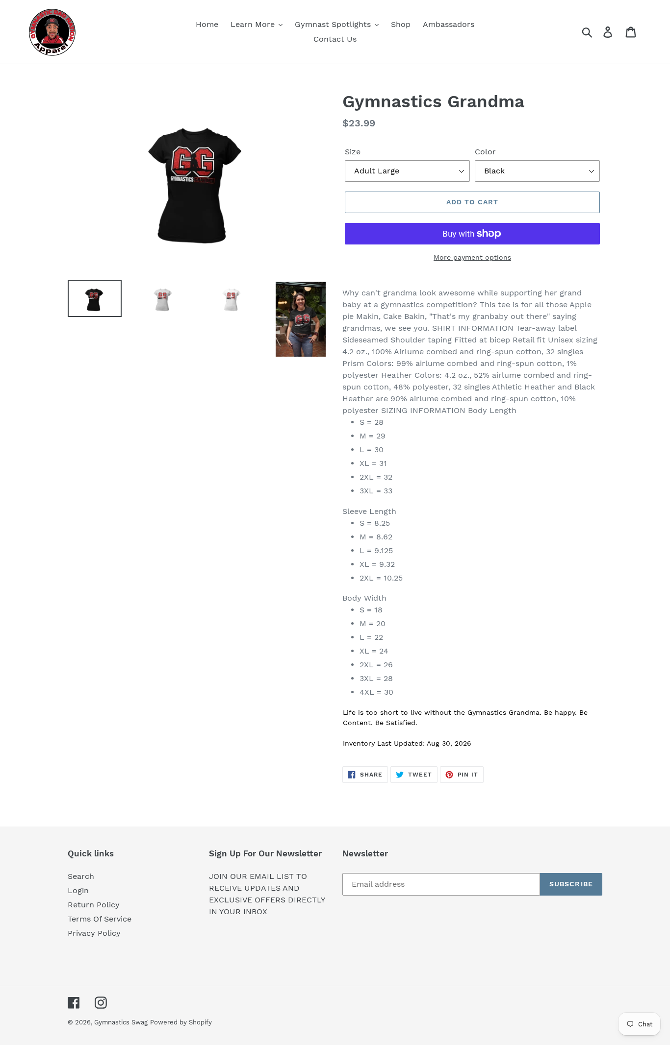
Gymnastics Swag (121, 1022)
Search (81, 876)
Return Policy (94, 904)
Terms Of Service (99, 918)
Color (485, 151)
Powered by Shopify (181, 1022)
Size (353, 151)
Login (78, 890)
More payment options (472, 257)
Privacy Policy (94, 933)
